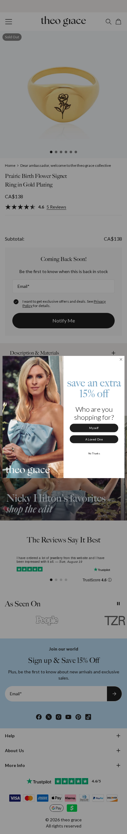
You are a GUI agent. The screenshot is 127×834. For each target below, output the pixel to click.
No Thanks (94, 453)
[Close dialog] (121, 359)
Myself (94, 428)
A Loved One (94, 439)
